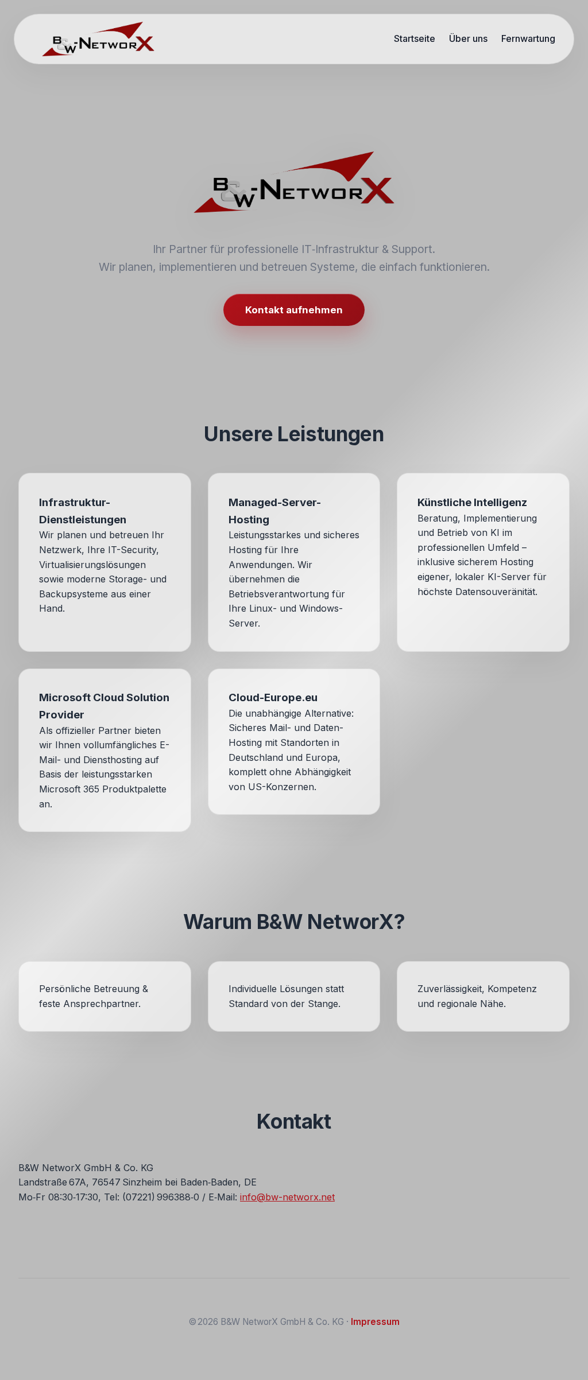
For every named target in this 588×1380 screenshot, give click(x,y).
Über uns (468, 38)
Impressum (375, 1321)
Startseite (414, 38)
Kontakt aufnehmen (294, 310)
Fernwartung (528, 38)
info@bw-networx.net (287, 1197)
